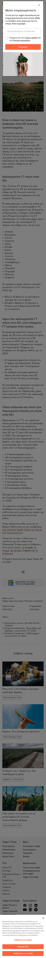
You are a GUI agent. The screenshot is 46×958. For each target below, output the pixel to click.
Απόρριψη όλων (23, 947)
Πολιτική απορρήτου (21, 40)
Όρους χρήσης (31, 37)
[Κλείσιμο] (43, 918)
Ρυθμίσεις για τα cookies (23, 940)
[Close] (39, 5)
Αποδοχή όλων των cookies (23, 953)
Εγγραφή (23, 46)
